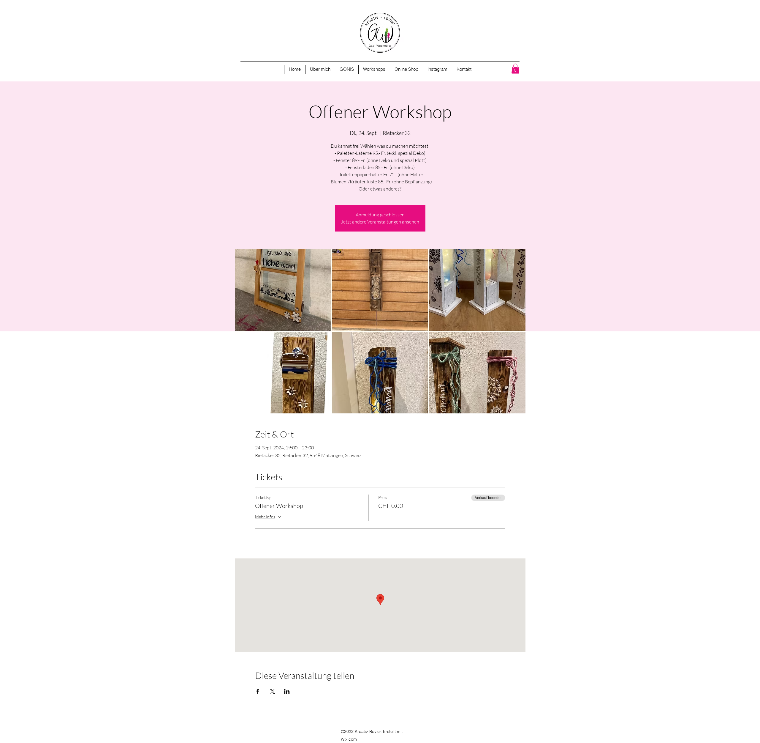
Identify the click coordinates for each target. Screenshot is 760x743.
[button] (515, 68)
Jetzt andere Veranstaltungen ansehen (380, 222)
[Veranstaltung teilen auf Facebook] (258, 691)
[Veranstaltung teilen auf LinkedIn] (287, 691)
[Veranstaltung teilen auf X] (272, 691)
